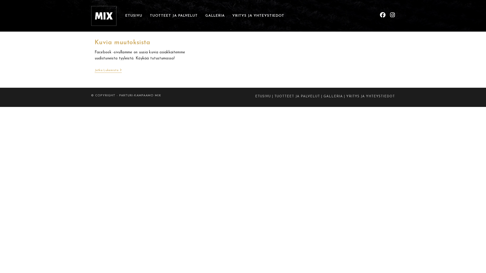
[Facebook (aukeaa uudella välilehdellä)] (383, 15)
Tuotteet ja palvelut (297, 96)
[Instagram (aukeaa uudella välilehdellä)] (392, 15)
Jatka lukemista (108, 71)
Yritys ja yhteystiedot (370, 96)
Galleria (333, 96)
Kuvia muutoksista (122, 42)
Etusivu (263, 96)
